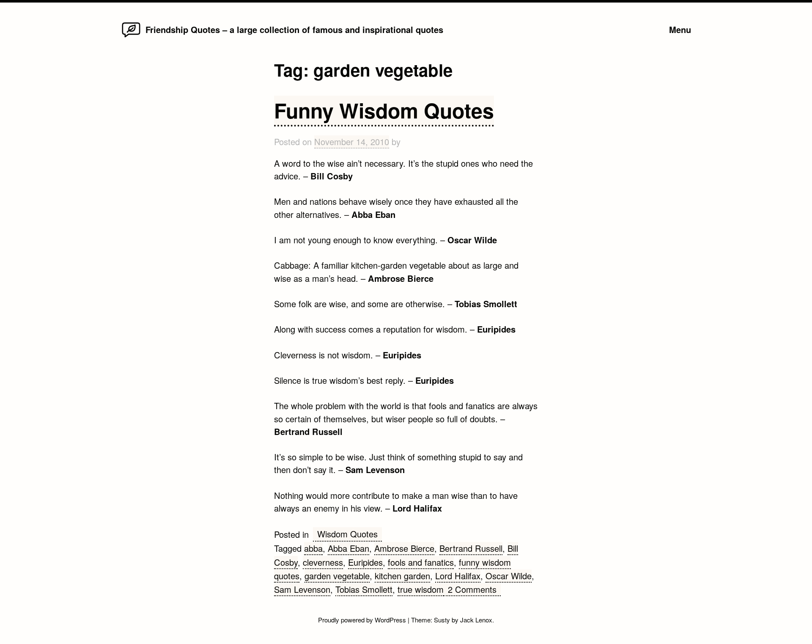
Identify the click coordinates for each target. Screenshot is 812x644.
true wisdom (421, 589)
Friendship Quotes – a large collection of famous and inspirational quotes (294, 29)
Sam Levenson (302, 589)
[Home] (131, 36)
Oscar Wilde (509, 576)
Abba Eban (348, 548)
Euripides (365, 562)
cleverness (323, 562)
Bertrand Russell (470, 548)
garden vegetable (337, 576)
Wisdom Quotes (347, 534)
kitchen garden (402, 576)
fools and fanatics (421, 562)
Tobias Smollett (363, 589)
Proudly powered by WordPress (363, 619)
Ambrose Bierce (404, 548)
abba (313, 548)
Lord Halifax (457, 576)
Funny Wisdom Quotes (384, 110)
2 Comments (474, 589)
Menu (680, 29)
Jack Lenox (476, 619)
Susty (442, 619)
